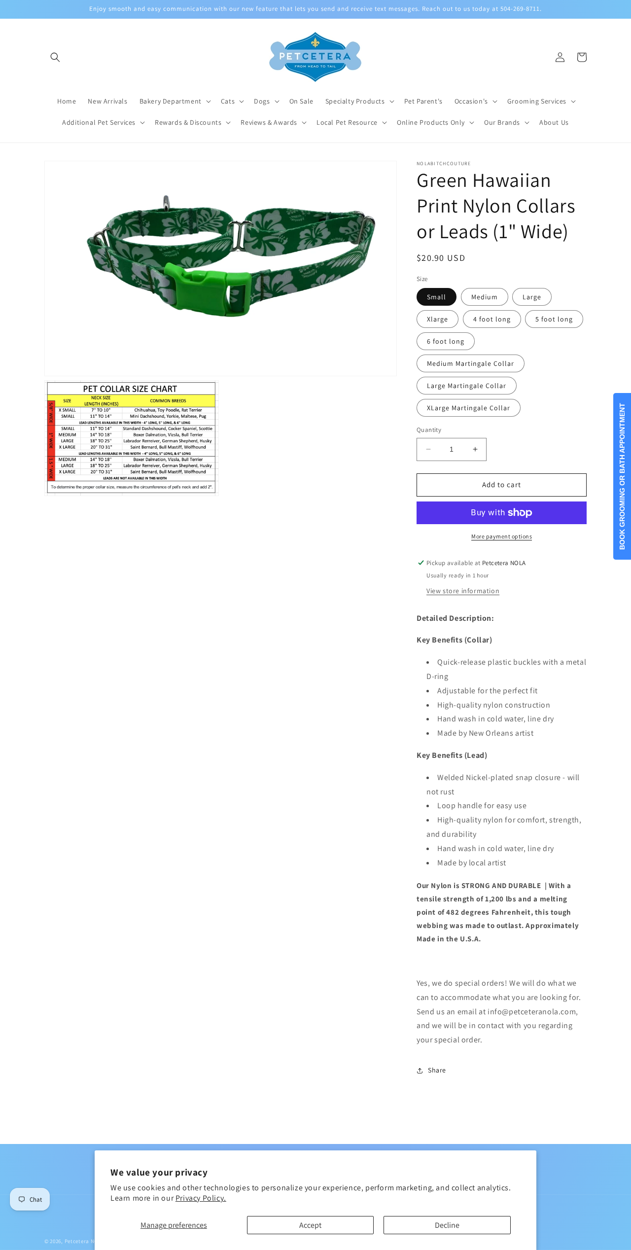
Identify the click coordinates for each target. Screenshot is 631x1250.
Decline (447, 1225)
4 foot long (492, 319)
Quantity (429, 430)
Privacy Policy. (200, 1198)
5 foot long (554, 319)
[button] (55, 57)
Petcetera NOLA (85, 1241)
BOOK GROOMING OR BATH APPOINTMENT (622, 476)
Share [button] (437, 1070)
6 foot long (445, 341)
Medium (484, 296)
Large (532, 296)
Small (436, 296)
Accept (310, 1225)
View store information (462, 590)
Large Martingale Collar (466, 385)
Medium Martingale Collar (470, 363)
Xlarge (437, 319)
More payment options (501, 536)
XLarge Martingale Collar (468, 407)
